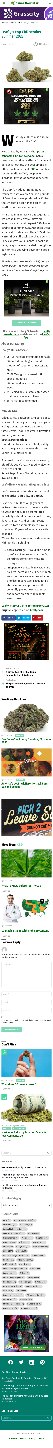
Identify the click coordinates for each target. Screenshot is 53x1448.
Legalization (26, 1260)
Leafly (9, 1260)
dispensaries (11, 1238)
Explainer (42, 1238)
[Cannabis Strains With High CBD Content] (26, 908)
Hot (4, 1052)
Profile (8, 1291)
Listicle (25, 1264)
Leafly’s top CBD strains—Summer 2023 (25, 605)
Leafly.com (36, 610)
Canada (26, 1225)
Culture (19, 735)
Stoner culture (36, 1295)
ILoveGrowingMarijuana (16, 1255)
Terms (23, 1438)
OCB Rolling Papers (14, 1277)
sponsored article (13, 1295)
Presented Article (13, 1286)
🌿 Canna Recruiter (24, 3)
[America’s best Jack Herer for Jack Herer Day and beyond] (26, 762)
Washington (11, 1308)
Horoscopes (41, 1247)
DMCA (41, 1438)
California (10, 1225)
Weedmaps (30, 1308)
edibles (27, 1238)
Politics (26, 1282)
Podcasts (10, 1282)
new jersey (10, 1273)
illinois (22, 1251)
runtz (22, 1291)
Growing (39, 1242)
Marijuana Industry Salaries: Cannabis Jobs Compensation (23, 1134)
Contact (13, 1438)
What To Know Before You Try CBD (21, 885)
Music (36, 1269)
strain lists (10, 1299)
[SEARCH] (45, 3)
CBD (32, 169)
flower (25, 1242)
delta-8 (34, 1233)
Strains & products (14, 1304)
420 (7, 1220)
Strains (20, 780)
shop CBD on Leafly (26, 322)
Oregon (34, 1277)
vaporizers (35, 1304)
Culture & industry (14, 1233)
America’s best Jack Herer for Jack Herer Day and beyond (24, 785)
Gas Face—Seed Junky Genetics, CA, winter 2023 (26, 741)
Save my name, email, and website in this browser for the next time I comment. (26, 1021)
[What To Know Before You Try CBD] (26, 863)
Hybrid (8, 1251)
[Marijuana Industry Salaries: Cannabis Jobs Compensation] (26, 1108)
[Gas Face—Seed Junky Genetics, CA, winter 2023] (26, 718)
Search (49, 1153)
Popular (41, 1282)
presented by (34, 1286)
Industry (6, 1129)
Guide (8, 1247)
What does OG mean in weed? (19, 1084)
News (25, 1273)
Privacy (32, 1438)
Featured (10, 1242)
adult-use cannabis (25, 1220)
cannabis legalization (15, 1229)
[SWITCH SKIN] (50, 3)
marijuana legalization (15, 1269)
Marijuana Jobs (19, 1129)
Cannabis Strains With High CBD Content (25, 930)
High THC (23, 1247)
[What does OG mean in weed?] (26, 1063)
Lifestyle (10, 1264)
